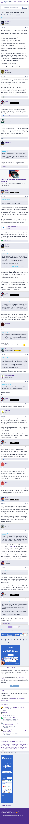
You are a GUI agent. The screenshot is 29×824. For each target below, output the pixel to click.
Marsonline (15, 746)
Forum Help (3, 812)
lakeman (8, 741)
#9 (27, 329)
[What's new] (24, 1)
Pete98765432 (4, 750)
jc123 (13, 744)
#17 (27, 503)
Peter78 (26, 744)
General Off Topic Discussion (9, 715)
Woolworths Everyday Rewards (9, 721)
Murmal (7, 743)
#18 (27, 531)
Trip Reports (5, 727)
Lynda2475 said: (5, 602)
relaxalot (9, 744)
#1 (27, 27)
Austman (16, 749)
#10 (27, 354)
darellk (7, 747)
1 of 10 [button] (10, 627)
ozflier (8, 746)
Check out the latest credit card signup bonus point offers (13, 180)
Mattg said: (4, 254)
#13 (27, 416)
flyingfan (3, 749)
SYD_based (11, 743)
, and (9, 97)
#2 (27, 76)
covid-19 (18, 15)
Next (15, 627)
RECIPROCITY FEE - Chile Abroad (15, 227)
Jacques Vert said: (5, 384)
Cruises (4, 710)
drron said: (4, 151)
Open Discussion (6, 734)
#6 (27, 196)
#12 (27, 404)
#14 (27, 447)
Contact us (8, 811)
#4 (27, 126)
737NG (2, 744)
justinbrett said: (5, 199)
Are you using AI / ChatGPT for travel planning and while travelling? (15, 731)
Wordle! (5, 713)
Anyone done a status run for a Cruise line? (13, 707)
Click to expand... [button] (14, 266)
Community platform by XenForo (12, 815)
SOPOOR (12, 749)
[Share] (26, 28)
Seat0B (16, 743)
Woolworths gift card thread (10, 718)
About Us (3, 811)
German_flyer (21, 749)
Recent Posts (4, 705)
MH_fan (21, 741)
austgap (12, 741)
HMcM (25, 743)
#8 (27, 299)
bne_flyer (17, 747)
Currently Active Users (7, 739)
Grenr (13, 747)
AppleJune (3, 747)
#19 (27, 568)
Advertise (13, 812)
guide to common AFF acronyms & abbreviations (13, 699)
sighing (5, 744)
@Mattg (12, 546)
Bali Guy (21, 747)
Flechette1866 (4, 746)
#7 (27, 251)
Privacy (21, 811)
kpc (26, 747)
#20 (27, 599)
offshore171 (20, 746)
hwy (24, 746)
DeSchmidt (7, 749)
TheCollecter (21, 743)
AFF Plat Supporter (15, 103)
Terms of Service (15, 811)
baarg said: (4, 534)
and (7, 115)
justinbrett (4, 15)
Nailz (12, 746)
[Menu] (2, 1)
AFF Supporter (18, 350)
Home (8, 812)
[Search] (27, 1)
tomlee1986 (3, 741)
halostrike (16, 744)
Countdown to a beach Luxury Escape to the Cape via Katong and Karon (15, 724)
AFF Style (4, 809)
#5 (27, 148)
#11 (27, 381)
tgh (24, 747)
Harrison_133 (17, 741)
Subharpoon (21, 744)
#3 (27, 107)
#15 (27, 469)
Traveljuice (3, 743)
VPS (8, 750)
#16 (27, 488)
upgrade (13, 679)
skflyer (10, 747)
